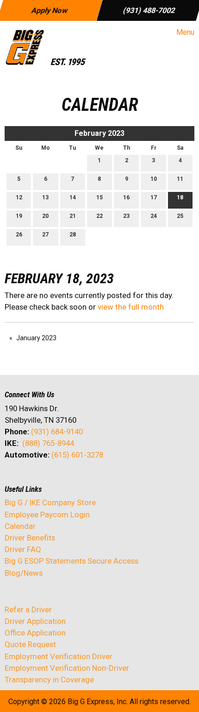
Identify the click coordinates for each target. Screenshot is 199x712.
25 (180, 216)
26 (19, 234)
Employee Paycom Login (47, 514)
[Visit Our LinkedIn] (41, 479)
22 (99, 216)
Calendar (20, 526)
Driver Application (35, 621)
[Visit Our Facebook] (12, 479)
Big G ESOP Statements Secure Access (71, 561)
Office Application (36, 632)
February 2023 (99, 133)
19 (19, 216)
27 (45, 234)
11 (180, 179)
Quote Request (30, 644)
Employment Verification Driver (58, 656)
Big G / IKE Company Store (50, 502)
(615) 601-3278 (77, 454)
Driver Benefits (31, 537)
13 (45, 197)
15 (99, 197)
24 (153, 216)
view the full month (131, 307)
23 (126, 216)
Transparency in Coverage (49, 679)
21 (72, 216)
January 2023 (36, 338)
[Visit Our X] (26, 479)
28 (72, 234)
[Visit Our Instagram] (71, 479)
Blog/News (24, 573)
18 (180, 197)
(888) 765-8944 (48, 443)
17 (153, 197)
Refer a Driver (28, 609)
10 (153, 179)
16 (126, 197)
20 (45, 216)
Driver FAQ (23, 549)
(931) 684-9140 (57, 431)
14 (72, 197)
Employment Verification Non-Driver (67, 668)
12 (19, 197)
